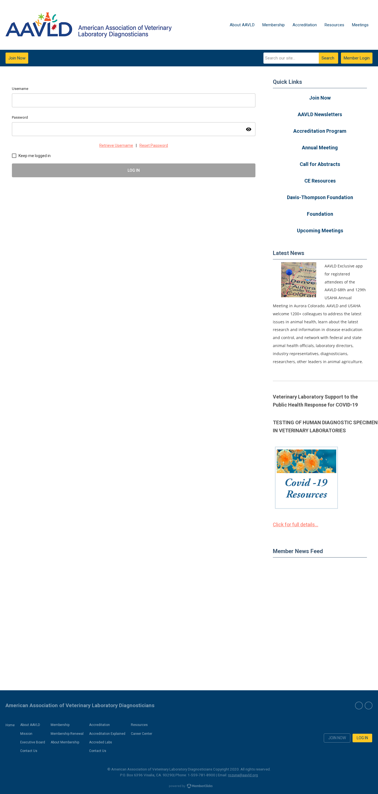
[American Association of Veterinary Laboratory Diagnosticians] (89, 25)
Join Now (16, 58)
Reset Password (153, 145)
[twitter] (368, 705)
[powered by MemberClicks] (189, 786)
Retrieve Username (116, 145)
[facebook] (359, 705)
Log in (362, 738)
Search (328, 58)
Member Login (357, 58)
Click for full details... (295, 524)
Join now (337, 738)
